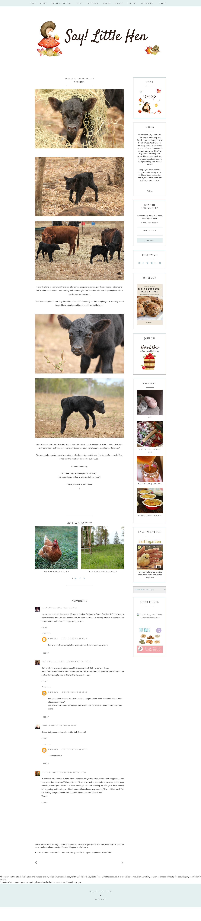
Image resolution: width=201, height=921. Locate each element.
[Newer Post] (36, 862)
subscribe (156, 175)
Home (33, 3)
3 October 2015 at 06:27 (74, 749)
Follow (150, 191)
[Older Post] (123, 862)
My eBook (93, 3)
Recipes (106, 3)
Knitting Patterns (61, 3)
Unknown (53, 638)
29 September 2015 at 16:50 (76, 661)
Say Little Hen (104, 891)
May (150, 417)
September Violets (51, 772)
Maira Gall (100, 899)
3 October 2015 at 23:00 (74, 772)
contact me (60, 882)
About (43, 3)
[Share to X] (76, 578)
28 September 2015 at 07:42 (63, 608)
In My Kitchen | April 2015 (150, 484)
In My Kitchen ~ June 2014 (149, 516)
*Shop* (79, 3)
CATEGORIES (147, 3)
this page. (155, 180)
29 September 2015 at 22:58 (62, 725)
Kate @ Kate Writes (51, 661)
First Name (149, 230)
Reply (44, 627)
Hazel (44, 725)
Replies (48, 633)
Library (119, 3)
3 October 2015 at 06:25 (74, 638)
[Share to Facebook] (80, 578)
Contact (132, 3)
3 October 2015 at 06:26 (74, 692)
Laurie (44, 608)
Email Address (149, 223)
